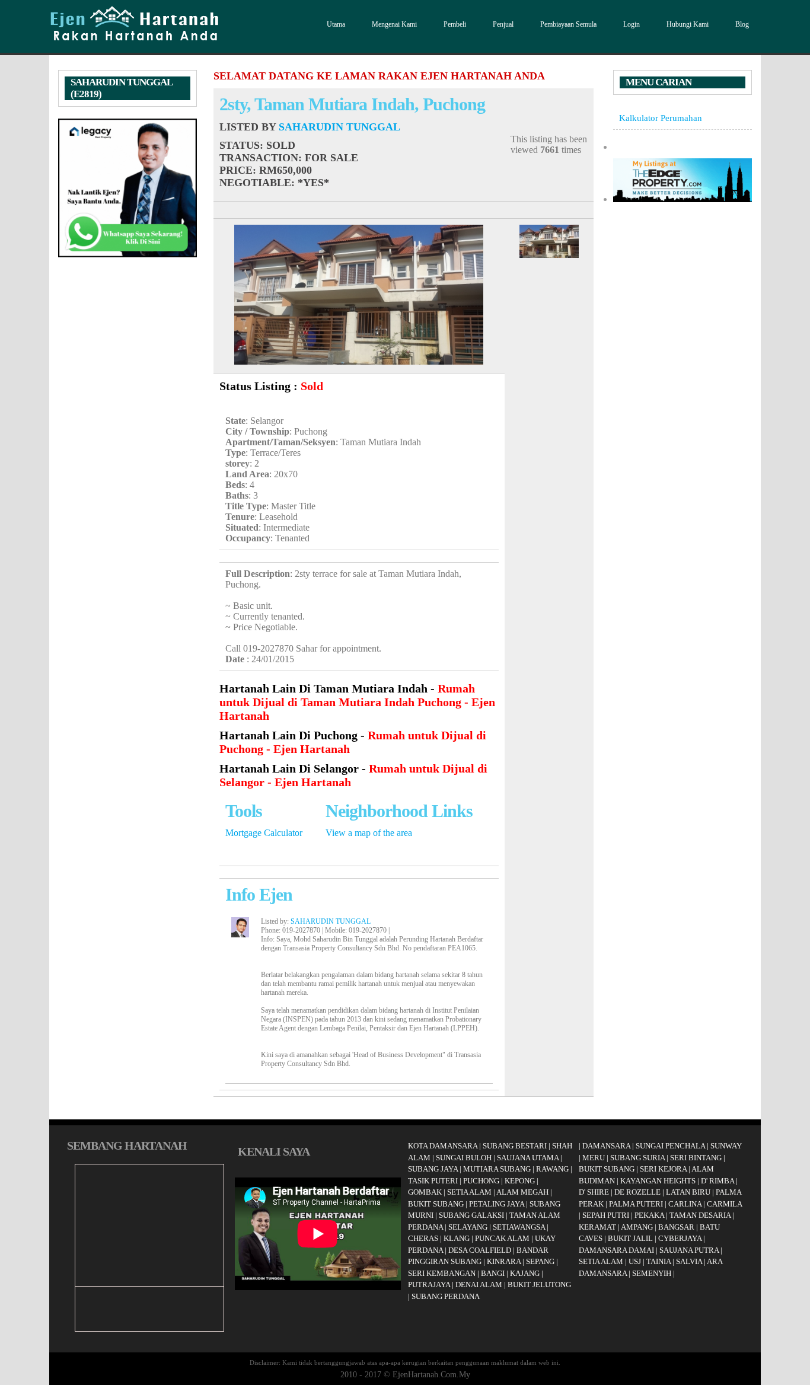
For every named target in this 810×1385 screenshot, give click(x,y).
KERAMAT (597, 1227)
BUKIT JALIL (630, 1238)
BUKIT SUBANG (436, 1203)
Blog (742, 24)
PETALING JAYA (496, 1203)
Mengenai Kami (394, 24)
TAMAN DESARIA (700, 1215)
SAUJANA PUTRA (689, 1250)
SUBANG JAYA (434, 1168)
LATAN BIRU (688, 1192)
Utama (336, 24)
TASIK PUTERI (433, 1180)
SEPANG (540, 1261)
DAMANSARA (606, 1145)
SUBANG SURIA (637, 1157)
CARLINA (684, 1203)
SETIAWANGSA (519, 1227)
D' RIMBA (717, 1180)
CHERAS (423, 1238)
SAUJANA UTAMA (528, 1157)
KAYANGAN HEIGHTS (658, 1180)
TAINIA (658, 1261)
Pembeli (455, 24)
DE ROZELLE (637, 1192)
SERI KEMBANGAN (442, 1273)
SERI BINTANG (696, 1157)
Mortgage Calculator (263, 833)
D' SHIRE (594, 1192)
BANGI (493, 1273)
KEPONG (520, 1180)
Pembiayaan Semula (568, 24)
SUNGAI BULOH (464, 1157)
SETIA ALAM (469, 1192)
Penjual (503, 24)
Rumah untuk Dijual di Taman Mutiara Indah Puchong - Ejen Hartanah (357, 702)
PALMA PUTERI (637, 1203)
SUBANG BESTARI (515, 1145)
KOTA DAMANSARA (442, 1145)
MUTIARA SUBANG (497, 1168)
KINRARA (504, 1261)
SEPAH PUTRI (605, 1215)
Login (631, 24)
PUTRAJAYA (429, 1284)
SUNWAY (726, 1145)
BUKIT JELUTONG (539, 1284)
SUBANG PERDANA (446, 1296)
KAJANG (525, 1273)
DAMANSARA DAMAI (616, 1250)
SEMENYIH (651, 1273)
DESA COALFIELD (479, 1250)
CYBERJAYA (679, 1238)
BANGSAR (676, 1227)
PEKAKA (649, 1215)
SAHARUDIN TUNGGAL (339, 127)
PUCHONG (481, 1180)
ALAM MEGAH (522, 1192)
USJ (635, 1261)
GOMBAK (425, 1192)
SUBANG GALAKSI (471, 1215)
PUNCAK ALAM (502, 1238)
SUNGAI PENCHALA (670, 1145)
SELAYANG (467, 1227)
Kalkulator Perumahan (660, 118)
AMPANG (637, 1227)
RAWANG (552, 1168)
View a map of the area (369, 833)
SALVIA (689, 1261)
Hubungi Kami (688, 24)
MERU (593, 1157)
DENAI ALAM (478, 1284)
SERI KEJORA (663, 1168)
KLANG (457, 1238)
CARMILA (724, 1203)
